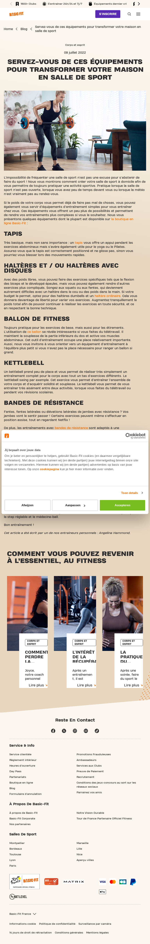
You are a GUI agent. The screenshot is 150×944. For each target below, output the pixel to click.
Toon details (129, 493)
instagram (75, 731)
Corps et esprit (75, 45)
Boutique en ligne (21, 782)
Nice (79, 854)
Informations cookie (22, 924)
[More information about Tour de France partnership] (24, 881)
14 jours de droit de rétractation (30, 932)
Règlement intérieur (23, 760)
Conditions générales (69, 932)
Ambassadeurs (86, 760)
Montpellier (17, 843)
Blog (12, 788)
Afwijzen (27, 505)
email (86, 731)
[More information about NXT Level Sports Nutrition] (18, 897)
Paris (12, 865)
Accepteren (122, 505)
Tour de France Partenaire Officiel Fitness (104, 818)
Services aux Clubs (89, 765)
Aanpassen (72, 505)
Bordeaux (15, 848)
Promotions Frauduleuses (94, 754)
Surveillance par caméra (95, 924)
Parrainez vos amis (89, 792)
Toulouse (15, 854)
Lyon (12, 860)
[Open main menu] (138, 14)
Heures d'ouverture (22, 765)
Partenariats (17, 777)
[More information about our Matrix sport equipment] (73, 882)
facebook (53, 731)
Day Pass (15, 771)
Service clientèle (20, 754)
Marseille (82, 843)
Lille (79, 848)
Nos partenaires (19, 824)
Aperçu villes (85, 860)
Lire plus (36, 685)
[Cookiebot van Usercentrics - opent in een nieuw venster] (128, 436)
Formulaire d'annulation (25, 794)
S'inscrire (108, 14)
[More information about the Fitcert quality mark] (51, 881)
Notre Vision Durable (90, 813)
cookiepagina (49, 469)
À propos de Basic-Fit (23, 813)
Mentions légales (97, 932)
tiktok (97, 731)
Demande (128, 14)
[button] (10, 4)
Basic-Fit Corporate (22, 818)
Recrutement (85, 777)
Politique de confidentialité (57, 924)
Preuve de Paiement (90, 771)
